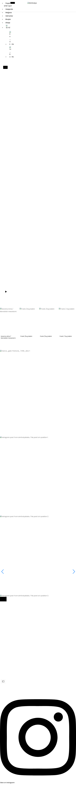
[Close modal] (3, 599)
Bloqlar (8, 19)
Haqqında (9, 9)
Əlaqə (7, 23)
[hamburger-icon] (12, 3)
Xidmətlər (9, 16)
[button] (38, 399)
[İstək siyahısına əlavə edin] (15, 310)
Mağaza (8, 12)
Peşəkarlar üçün (8, 4)
